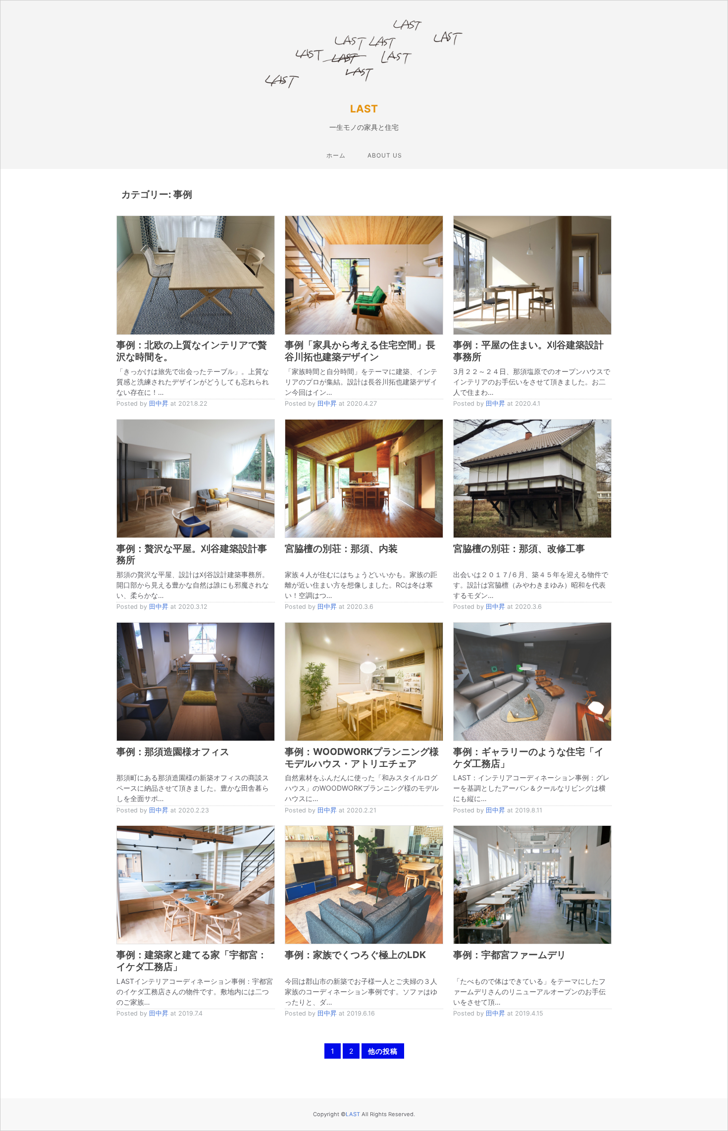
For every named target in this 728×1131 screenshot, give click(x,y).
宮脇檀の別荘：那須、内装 (341, 548)
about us (384, 155)
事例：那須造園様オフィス (172, 751)
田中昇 (158, 403)
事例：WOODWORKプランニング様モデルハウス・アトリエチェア (362, 757)
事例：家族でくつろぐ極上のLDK (355, 955)
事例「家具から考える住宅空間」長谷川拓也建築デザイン (360, 351)
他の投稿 (383, 1051)
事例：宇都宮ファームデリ (509, 955)
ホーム (336, 155)
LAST (364, 109)
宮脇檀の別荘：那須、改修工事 (519, 548)
